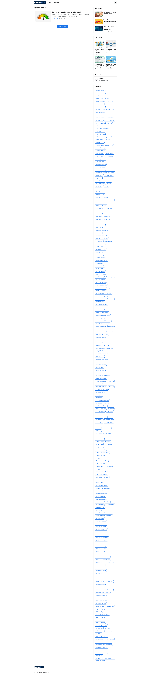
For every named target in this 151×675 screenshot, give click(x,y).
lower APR (98, 430)
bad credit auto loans (101, 126)
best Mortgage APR (100, 158)
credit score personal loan (102, 230)
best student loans (108, 175)
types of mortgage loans (101, 636)
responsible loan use (101, 603)
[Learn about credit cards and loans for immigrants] (111, 59)
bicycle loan (99, 178)
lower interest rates (100, 436)
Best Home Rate (99, 156)
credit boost (109, 208)
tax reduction (108, 628)
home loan (111, 326)
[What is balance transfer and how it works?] (111, 43)
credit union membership (102, 235)
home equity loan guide (101, 318)
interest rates (99, 373)
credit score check (100, 224)
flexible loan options (101, 282)
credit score (107, 222)
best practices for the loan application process (105, 173)
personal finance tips (101, 521)
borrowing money (100, 180)
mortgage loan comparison (102, 452)
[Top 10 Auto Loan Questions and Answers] (99, 21)
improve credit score (101, 364)
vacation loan (108, 650)
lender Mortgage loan (101, 386)
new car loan (99, 480)
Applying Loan (110, 101)
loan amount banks (100, 392)
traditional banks (100, 630)
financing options (100, 268)
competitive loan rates (101, 205)
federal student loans (101, 266)
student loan (99, 611)
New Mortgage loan (100, 496)
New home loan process (102, 485)
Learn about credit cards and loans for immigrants (111, 66)
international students (101, 378)
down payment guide (101, 255)
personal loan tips (100, 562)
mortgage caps (108, 444)
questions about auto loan (102, 587)
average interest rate (109, 120)
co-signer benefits (100, 194)
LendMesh (111, 386)
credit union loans (108, 233)
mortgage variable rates (101, 474)
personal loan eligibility (101, 540)
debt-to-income (99, 246)
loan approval (99, 397)
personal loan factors (101, 543)
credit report (99, 222)
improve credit (99, 362)
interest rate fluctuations (101, 370)
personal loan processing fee (103, 559)
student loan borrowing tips (102, 614)
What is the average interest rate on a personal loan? (108, 28)
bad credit (109, 123)
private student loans (101, 576)
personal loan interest (101, 548)
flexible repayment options (102, 287)
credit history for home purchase (103, 216)
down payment (99, 252)
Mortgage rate (110, 466)
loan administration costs (102, 389)
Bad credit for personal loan (102, 128)
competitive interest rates (102, 202)
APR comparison (100, 104)
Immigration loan (100, 356)
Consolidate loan (100, 208)
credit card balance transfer (102, 211)
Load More (62, 26)
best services (99, 175)
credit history (109, 213)
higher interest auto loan (102, 304)
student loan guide (100, 617)
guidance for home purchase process (105, 298)
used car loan (99, 650)
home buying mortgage (101, 309)
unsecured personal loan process (104, 644)
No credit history (100, 504)
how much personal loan (102, 334)
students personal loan (101, 625)
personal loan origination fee (103, 556)
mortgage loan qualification (102, 458)
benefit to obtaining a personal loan (104, 145)
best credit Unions (109, 148)
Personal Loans (110, 562)
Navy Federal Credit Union (102, 477)
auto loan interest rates (101, 115)
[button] (112, 2)
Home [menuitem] (49, 2)
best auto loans (99, 148)
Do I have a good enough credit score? (66, 12)
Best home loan (109, 153)
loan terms (108, 414)
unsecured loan (99, 639)
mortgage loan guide (101, 455)
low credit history (108, 419)
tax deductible (99, 628)
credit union (99, 233)
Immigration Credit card (101, 351)
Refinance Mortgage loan (102, 595)
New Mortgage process (101, 499)
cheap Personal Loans (101, 191)
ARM (108, 106)
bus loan (109, 183)
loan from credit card (101, 408)
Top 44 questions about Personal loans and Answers (109, 14)
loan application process (101, 394)
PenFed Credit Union (101, 512)
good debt (109, 296)
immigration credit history (102, 353)
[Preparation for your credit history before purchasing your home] (100, 43)
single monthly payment (101, 609)
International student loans (102, 375)
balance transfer (100, 142)
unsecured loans (110, 639)
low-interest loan (106, 427)
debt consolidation (100, 244)
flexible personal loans (101, 285)
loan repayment (99, 414)
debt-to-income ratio (101, 249)
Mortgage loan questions (102, 460)
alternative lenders (100, 101)
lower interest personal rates (103, 433)
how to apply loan (100, 340)
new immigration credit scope (103, 488)
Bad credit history (100, 131)
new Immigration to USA (101, 491)
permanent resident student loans (104, 515)
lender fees (111, 381)
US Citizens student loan (101, 647)
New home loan (99, 482)
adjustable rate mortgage (102, 93)
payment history (99, 510)
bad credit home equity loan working (104, 137)
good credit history (100, 296)
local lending (99, 419)
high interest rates (100, 301)
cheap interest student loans (102, 189)
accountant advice (100, 90)
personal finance (100, 518)
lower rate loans (100, 438)
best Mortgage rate (100, 167)
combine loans (99, 200)
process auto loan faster (101, 578)
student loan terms (100, 622)
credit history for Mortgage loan (103, 219)
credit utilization (108, 241)
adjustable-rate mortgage (102, 95)
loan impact (111, 408)
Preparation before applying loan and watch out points (100, 66)
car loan (106, 186)
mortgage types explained (102, 471)
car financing (99, 186)
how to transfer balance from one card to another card (105, 348)
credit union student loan (102, 238)
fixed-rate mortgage (100, 279)
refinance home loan (108, 589)
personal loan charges (101, 534)
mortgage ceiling (100, 447)
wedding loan (99, 655)
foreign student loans (101, 290)
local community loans (101, 416)
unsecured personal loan (102, 641)
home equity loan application (103, 315)
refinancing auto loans (101, 598)
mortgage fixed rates (101, 449)
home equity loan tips (101, 326)
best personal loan (100, 169)
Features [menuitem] (56, 2)
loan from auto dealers (101, 405)
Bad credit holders (100, 134)
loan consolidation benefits (102, 400)
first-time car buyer (100, 271)
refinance (98, 589)
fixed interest (99, 276)
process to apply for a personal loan (104, 581)
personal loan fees (100, 545)
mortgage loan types (101, 463)
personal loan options (101, 554)
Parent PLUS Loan (100, 507)
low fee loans (99, 422)
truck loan (108, 630)
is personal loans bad (101, 381)
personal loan (99, 523)
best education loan (100, 150)
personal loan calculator (101, 532)
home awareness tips (101, 307)
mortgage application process (103, 441)
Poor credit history (100, 565)
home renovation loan (101, 329)
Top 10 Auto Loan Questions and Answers (109, 20)
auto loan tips (99, 120)
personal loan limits (100, 551)
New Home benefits (109, 480)
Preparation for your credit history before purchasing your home (99, 50)
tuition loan (98, 633)
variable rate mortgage (101, 652)
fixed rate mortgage (109, 276)
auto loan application (108, 109)
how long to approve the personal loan (105, 331)
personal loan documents (102, 537)
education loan (99, 263)
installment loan (99, 367)
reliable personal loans (101, 600)
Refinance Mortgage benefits (103, 592)
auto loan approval (100, 112)
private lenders (99, 573)
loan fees (107, 403)
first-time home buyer (101, 274)
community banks (109, 200)
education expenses (100, 257)
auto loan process (100, 117)
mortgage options (100, 466)
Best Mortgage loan (100, 161)
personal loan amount (101, 526)
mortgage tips (99, 469)
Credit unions (99, 241)
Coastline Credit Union (101, 197)
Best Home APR (99, 153)
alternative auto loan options (102, 98)
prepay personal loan (101, 570)
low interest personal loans (102, 425)
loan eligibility (99, 403)
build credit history (100, 183)
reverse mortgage (100, 606)
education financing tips (101, 260)
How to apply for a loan (101, 337)
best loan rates (109, 156)
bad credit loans (99, 139)
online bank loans (110, 504)
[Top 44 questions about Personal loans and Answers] (99, 14)
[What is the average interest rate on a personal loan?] (99, 28)
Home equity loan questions (102, 323)
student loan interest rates (102, 620)
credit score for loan (100, 227)
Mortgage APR (99, 444)
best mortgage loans (101, 164)
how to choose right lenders (102, 345)
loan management (100, 411)
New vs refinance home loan (103, 502)
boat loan (106, 178)
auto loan (98, 109)
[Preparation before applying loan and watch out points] (100, 59)
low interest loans (109, 422)
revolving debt (110, 606)
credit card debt (99, 213)
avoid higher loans (100, 123)
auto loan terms (110, 117)
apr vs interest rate (100, 106)
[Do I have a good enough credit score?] (43, 16)
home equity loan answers (102, 312)
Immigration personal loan (102, 359)
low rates (98, 427)
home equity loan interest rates (103, 320)
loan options (110, 411)
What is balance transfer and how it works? (111, 49)
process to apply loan (101, 584)
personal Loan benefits (101, 529)
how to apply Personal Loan (102, 342)
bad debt (108, 139)
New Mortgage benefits (101, 493)
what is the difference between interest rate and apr (103, 658)
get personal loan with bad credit (104, 293)
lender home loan (100, 384)
